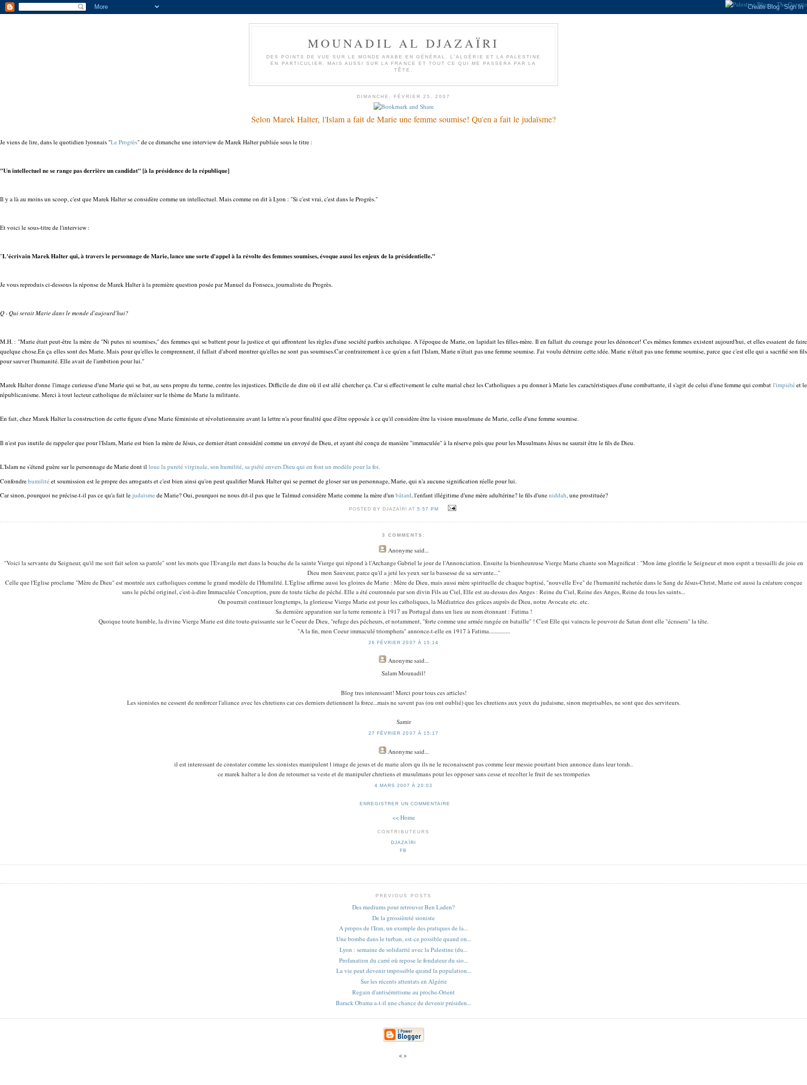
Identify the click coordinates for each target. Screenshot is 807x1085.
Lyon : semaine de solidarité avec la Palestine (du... (403, 949)
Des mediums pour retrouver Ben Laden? (403, 907)
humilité (39, 481)
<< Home (403, 817)
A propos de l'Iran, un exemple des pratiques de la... (403, 928)
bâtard (403, 495)
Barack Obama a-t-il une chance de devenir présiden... (403, 1003)
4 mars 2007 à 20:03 (403, 785)
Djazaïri (403, 842)
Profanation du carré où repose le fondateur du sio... (403, 960)
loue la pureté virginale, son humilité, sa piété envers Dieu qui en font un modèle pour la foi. (264, 466)
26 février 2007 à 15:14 (403, 642)
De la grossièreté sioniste (403, 918)
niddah (557, 495)
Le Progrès (124, 142)
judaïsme (143, 495)
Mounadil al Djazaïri (404, 43)
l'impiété (784, 385)
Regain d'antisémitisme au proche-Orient (403, 992)
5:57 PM (428, 508)
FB (403, 850)
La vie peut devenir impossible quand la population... (403, 970)
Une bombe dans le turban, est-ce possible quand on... (403, 939)
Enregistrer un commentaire (405, 803)
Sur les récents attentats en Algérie (404, 981)
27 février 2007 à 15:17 (403, 733)
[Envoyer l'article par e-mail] (451, 508)
